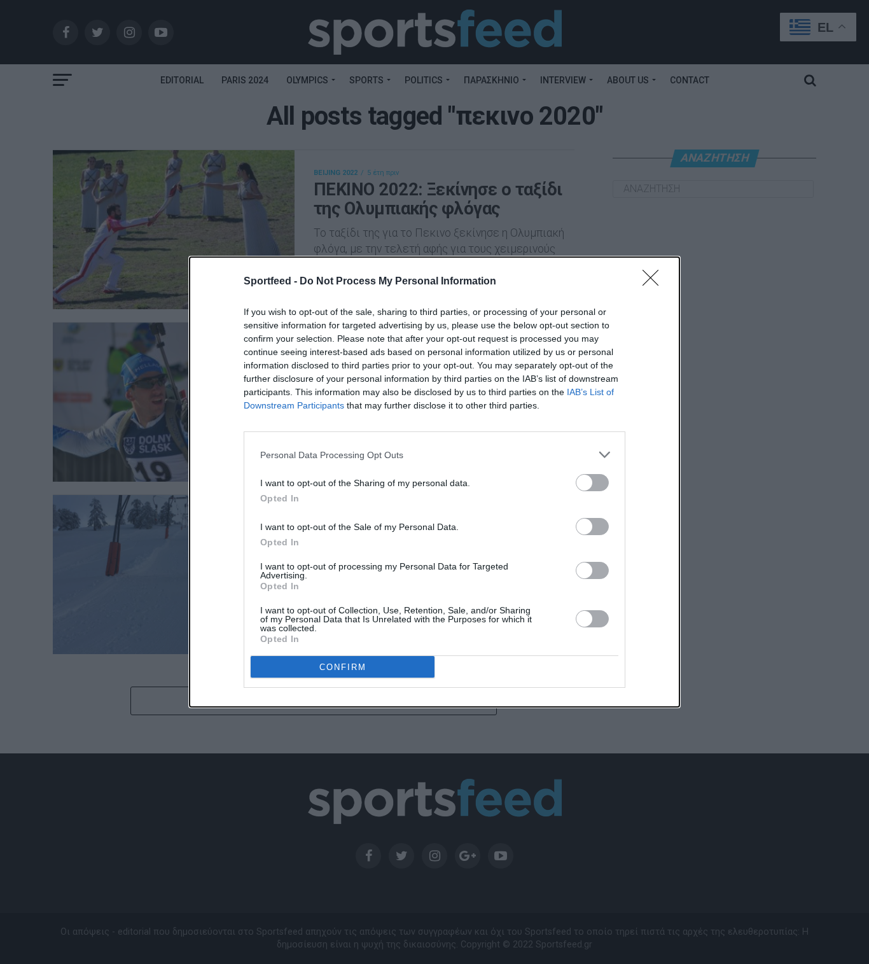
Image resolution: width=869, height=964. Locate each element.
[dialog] (434, 482)
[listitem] (434, 454)
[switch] (592, 482)
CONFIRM (342, 667)
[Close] (655, 282)
